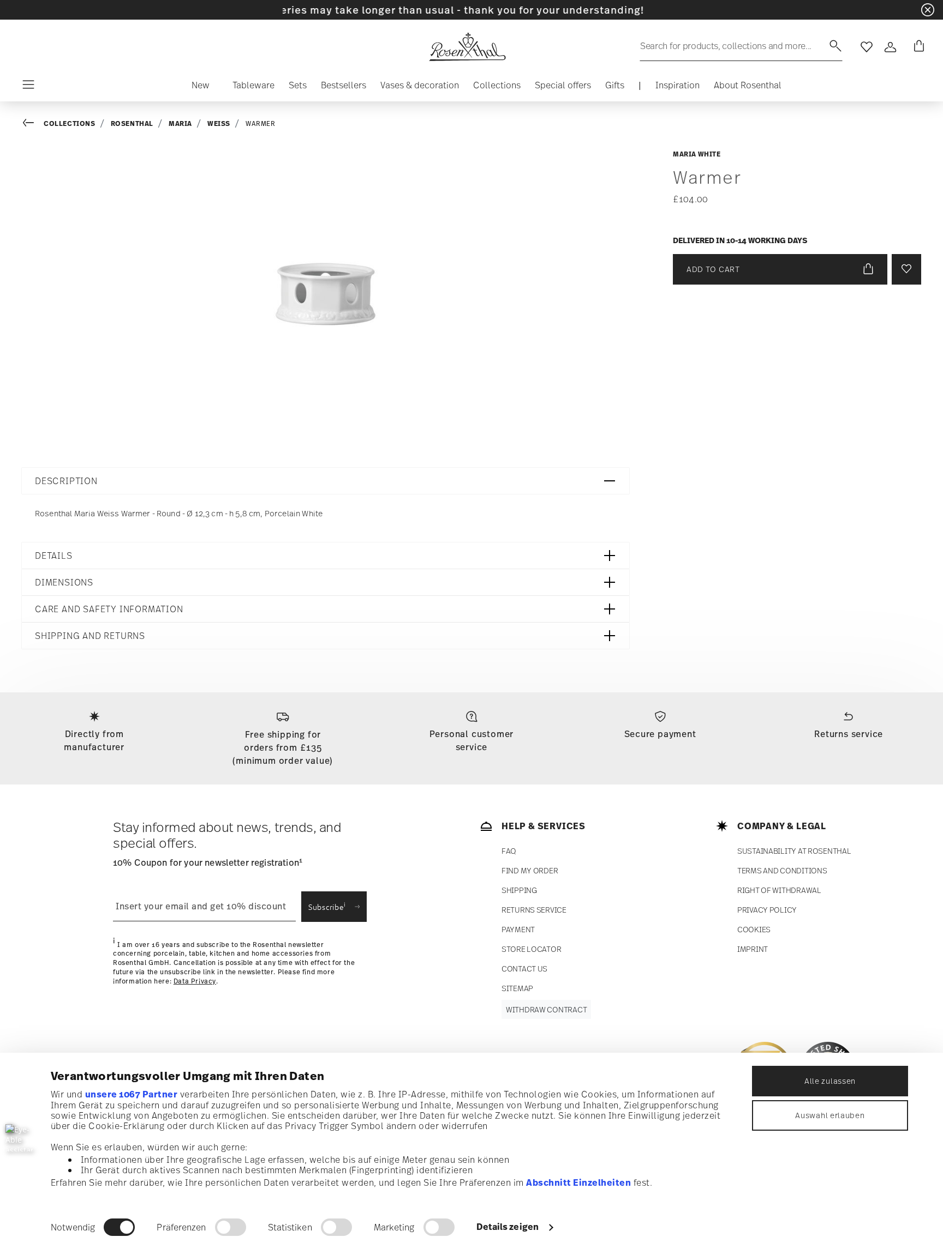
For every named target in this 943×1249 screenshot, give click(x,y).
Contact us (524, 968)
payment (518, 929)
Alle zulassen (830, 1081)
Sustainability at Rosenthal (794, 851)
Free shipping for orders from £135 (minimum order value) (282, 747)
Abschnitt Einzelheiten (578, 1182)
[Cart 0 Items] (917, 47)
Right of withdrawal (779, 890)
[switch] (230, 1227)
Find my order (530, 870)
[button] (200, 87)
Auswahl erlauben (829, 1115)
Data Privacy (195, 980)
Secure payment (660, 734)
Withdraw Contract (546, 1009)
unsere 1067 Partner (131, 1094)
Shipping (519, 890)
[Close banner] (927, 9)
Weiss (218, 123)
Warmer (261, 123)
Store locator (531, 949)
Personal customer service (471, 740)
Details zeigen (507, 1227)
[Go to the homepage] (467, 47)
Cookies (754, 929)
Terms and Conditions (782, 870)
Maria (180, 123)
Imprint (752, 949)
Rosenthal (132, 123)
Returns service (848, 734)
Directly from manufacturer (94, 740)
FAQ (509, 851)
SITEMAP (517, 988)
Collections (70, 123)
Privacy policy (767, 909)
